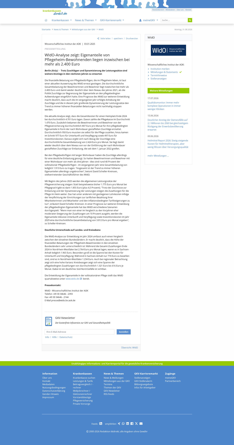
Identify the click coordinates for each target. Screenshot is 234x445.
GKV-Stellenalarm (143, 381)
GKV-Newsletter (112, 390)
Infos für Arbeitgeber (145, 387)
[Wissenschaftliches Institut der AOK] (168, 50)
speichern (118, 38)
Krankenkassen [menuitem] (61, 20)
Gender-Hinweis (50, 394)
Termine (108, 384)
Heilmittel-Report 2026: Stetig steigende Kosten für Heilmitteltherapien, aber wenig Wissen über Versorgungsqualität (168, 144)
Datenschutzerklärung (53, 390)
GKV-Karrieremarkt (146, 373)
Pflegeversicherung (83, 400)
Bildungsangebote (143, 384)
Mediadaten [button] (170, 10)
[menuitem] (46, 20)
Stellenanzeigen (159, 78)
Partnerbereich (173, 381)
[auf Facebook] (132, 423)
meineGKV (170, 377)
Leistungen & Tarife (83, 381)
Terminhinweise (159, 75)
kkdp (54, 70)
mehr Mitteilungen (157, 155)
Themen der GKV (112, 387)
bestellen (123, 331)
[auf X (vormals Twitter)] (136, 423)
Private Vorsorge (81, 403)
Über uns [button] (180, 10)
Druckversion (132, 38)
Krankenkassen (82, 373)
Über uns (47, 377)
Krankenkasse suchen (84, 377)
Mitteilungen (164, 72)
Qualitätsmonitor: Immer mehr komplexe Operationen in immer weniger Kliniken (164, 106)
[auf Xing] (119, 423)
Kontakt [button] (188, 10)
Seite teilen (105, 38)
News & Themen (114, 373)
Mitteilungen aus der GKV (117, 381)
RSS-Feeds (109, 394)
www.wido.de (72, 278)
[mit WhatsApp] (123, 423)
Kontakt (46, 381)
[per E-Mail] (140, 423)
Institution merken (160, 68)
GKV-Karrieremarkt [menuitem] (111, 20)
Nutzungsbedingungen (54, 387)
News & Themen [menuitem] (85, 20)
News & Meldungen (113, 377)
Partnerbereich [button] (158, 10)
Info (47, 337)
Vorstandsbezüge (82, 397)
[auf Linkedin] (127, 423)
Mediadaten (48, 384)
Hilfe (54, 337)
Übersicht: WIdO (129, 347)
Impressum (48, 397)
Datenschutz (65, 337)
